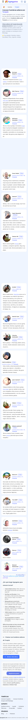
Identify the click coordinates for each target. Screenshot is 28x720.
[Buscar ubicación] (22, 2)
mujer (23, 126)
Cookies (19, 708)
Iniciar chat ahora (11, 657)
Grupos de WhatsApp (7, 701)
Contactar (21, 706)
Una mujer (6, 389)
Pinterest (12, 713)
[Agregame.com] (4, 7)
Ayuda (14, 706)
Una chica (5, 100)
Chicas (16, 243)
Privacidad (12, 708)
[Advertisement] (14, 53)
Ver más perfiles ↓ (21, 575)
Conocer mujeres (5, 699)
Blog (2, 713)
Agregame (13, 2)
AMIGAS (10, 530)
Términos (3, 708)
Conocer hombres (18, 699)
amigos (8, 435)
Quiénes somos (5, 706)
